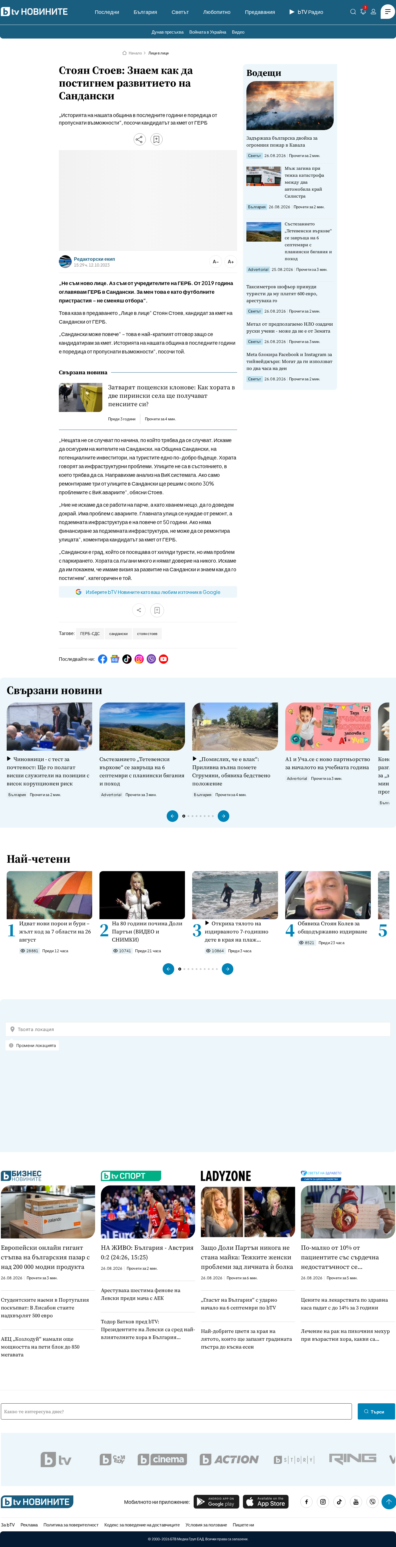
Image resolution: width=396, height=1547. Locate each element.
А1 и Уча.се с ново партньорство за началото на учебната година (327, 763)
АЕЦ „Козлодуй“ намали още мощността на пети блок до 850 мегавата (40, 1346)
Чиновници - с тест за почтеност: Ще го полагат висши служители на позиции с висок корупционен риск (48, 771)
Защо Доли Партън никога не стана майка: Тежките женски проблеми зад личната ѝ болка (247, 1257)
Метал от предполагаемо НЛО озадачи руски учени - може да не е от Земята (289, 327)
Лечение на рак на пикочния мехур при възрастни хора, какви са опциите (345, 1335)
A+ (231, 261)
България (145, 11)
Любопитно (216, 11)
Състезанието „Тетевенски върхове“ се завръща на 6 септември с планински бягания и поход (308, 241)
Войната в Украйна (207, 31)
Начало (135, 53)
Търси (377, 1411)
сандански (118, 633)
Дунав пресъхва (168, 31)
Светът (180, 11)
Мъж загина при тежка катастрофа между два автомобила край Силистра (304, 182)
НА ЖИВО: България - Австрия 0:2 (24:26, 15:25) (147, 1252)
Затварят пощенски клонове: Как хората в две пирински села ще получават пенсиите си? (171, 395)
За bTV (8, 1524)
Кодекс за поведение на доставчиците (142, 1524)
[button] (172, 816)
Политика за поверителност (71, 1524)
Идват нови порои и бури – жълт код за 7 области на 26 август (55, 931)
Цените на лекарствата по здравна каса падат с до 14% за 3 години (344, 1303)
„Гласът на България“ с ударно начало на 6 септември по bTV (239, 1303)
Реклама (29, 1524)
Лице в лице (158, 53)
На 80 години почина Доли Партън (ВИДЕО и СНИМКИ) (147, 931)
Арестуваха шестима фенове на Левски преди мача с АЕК (140, 1294)
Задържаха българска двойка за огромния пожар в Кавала (281, 141)
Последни (107, 11)
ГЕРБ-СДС (90, 633)
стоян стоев (147, 633)
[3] (363, 13)
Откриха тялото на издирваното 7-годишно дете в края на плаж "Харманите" (236, 932)
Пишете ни (243, 1524)
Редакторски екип (94, 259)
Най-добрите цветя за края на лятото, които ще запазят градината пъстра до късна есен (246, 1338)
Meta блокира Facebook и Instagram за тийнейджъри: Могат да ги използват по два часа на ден (289, 361)
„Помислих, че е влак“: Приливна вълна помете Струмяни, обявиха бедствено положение (231, 771)
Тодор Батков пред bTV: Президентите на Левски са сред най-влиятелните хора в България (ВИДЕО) (148, 1329)
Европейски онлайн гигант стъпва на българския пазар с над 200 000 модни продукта (45, 1257)
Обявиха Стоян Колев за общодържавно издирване (332, 927)
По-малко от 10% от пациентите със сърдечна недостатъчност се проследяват (340, 1257)
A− (216, 261)
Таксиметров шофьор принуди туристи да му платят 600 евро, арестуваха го (281, 293)
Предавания (260, 11)
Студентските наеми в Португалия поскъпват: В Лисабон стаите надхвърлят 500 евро (45, 1307)
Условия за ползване (206, 1524)
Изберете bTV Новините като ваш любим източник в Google (153, 592)
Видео (238, 31)
